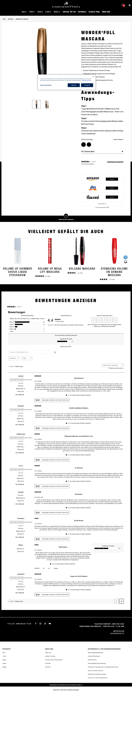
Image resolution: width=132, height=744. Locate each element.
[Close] (93, 77)
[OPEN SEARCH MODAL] (130, 5)
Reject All (73, 85)
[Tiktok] (45, 623)
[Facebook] (36, 623)
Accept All (87, 85)
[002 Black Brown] (89, 144)
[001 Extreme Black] (83, 144)
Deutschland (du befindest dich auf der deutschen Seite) (65, 685)
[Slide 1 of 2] (36, 104)
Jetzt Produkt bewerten (87, 164)
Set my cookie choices (95, 670)
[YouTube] (50, 623)
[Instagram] (40, 623)
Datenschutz (117, 633)
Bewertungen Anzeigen (115, 162)
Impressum (118, 631)
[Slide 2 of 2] (47, 104)
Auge (4, 19)
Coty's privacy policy (86, 80)
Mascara (10, 19)
